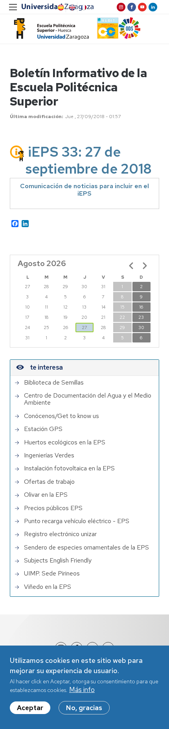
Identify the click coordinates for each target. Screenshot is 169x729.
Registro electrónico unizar (60, 534)
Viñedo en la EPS (47, 586)
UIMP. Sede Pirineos (52, 573)
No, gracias (84, 707)
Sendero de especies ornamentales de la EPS (86, 547)
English (71, 7)
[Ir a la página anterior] (131, 265)
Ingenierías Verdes (49, 455)
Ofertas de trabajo (49, 481)
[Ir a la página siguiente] (144, 265)
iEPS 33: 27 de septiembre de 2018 (89, 160)
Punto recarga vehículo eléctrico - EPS (76, 521)
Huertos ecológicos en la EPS (64, 442)
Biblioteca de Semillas (54, 382)
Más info (82, 689)
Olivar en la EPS (46, 494)
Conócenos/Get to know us (61, 416)
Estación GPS (43, 429)
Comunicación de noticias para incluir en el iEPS (84, 190)
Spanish (60, 7)
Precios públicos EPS (53, 508)
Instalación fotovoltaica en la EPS (69, 468)
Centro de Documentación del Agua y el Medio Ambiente (87, 399)
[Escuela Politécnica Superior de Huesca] (49, 29)
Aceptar (30, 707)
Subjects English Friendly (58, 560)
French (82, 7)
